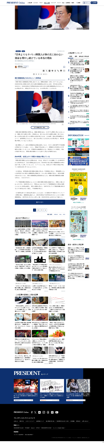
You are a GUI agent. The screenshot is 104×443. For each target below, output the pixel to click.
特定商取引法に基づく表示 (63, 421)
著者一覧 (22, 421)
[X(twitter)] (35, 412)
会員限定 (68, 2)
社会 (63, 2)
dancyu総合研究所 (28, 434)
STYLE (37, 427)
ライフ (59, 2)
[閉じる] (103, 442)
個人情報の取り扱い (50, 421)
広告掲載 (72, 421)
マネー (41, 2)
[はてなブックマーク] (39, 412)
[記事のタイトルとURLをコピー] (58, 71)
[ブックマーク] (64, 67)
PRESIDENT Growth (18, 427)
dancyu (32, 427)
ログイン (87, 2)
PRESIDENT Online (19, 64)
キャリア (53, 2)
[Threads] (48, 412)
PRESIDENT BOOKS (46, 427)
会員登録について (40, 421)
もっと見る (78, 128)
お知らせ (16, 421)
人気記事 (30, 2)
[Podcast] (52, 412)
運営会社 (78, 421)
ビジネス (35, 2)
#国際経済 (18, 51)
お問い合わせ (85, 421)
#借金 (23, 51)
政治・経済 (47, 2)
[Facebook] (31, 412)
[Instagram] (44, 412)
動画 (73, 2)
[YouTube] (56, 412)
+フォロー (26, 66)
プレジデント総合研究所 (18, 434)
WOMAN (27, 427)
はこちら (78, 202)
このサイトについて (29, 421)
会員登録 (95, 2)
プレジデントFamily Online (58, 427)
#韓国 (64, 214)
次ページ (44, 74)
